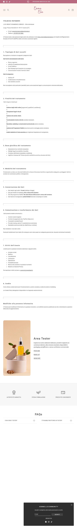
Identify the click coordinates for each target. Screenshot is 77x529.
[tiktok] (9, 2)
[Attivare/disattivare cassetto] (4, 10)
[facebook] (4, 2)
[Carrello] (73, 10)
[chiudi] (72, 505)
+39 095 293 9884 (18, 33)
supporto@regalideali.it (26, 270)
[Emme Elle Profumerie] (38, 10)
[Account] (69, 10)
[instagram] (7, 2)
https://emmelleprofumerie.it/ (45, 37)
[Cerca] (8, 10)
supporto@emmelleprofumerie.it (21, 31)
